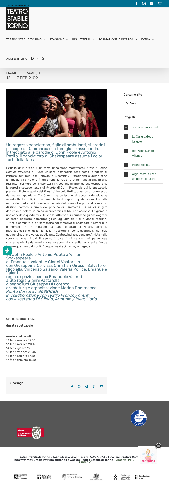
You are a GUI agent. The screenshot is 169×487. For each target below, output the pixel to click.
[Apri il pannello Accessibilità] (7, 250)
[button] (43, 58)
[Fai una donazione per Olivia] (148, 450)
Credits (121, 460)
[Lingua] (34, 58)
